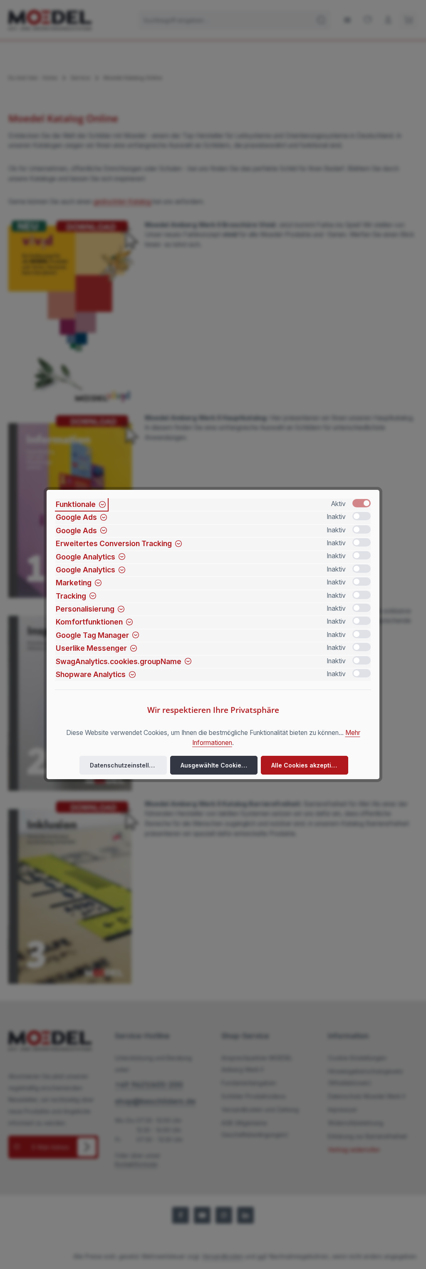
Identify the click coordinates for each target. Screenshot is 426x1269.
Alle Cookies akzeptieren (308, 765)
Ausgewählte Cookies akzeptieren (219, 765)
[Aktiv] (361, 503)
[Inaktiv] (361, 516)
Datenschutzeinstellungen (128, 765)
